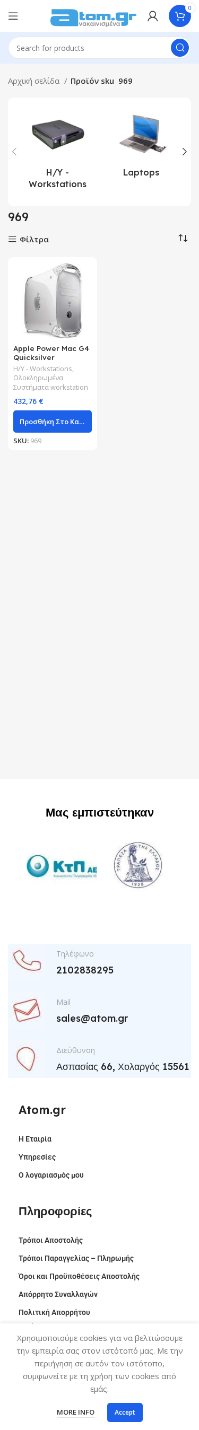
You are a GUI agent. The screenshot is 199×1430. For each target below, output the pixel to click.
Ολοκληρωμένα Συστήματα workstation (50, 382)
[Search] (180, 48)
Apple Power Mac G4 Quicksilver (51, 352)
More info (75, 1412)
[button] (52, 421)
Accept (125, 1412)
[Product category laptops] (141, 145)
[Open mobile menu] (13, 16)
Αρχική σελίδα (35, 80)
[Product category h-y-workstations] (58, 152)
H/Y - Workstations (42, 368)
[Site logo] (93, 15)
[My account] (152, 16)
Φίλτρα (34, 239)
